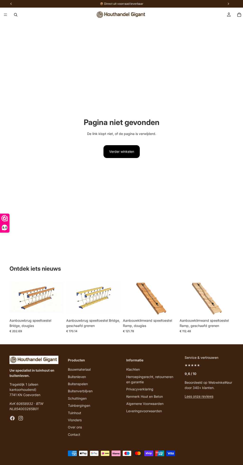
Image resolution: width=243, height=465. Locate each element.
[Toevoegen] (56, 308)
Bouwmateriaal (79, 369)
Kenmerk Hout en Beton (144, 396)
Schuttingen (77, 398)
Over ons (75, 427)
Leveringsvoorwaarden (144, 411)
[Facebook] (12, 418)
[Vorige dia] (14, 298)
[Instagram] (20, 418)
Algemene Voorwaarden (145, 404)
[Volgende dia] (58, 298)
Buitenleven (77, 377)
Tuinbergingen (79, 405)
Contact (74, 434)
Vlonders (75, 420)
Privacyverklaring (139, 389)
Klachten (133, 369)
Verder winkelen (121, 151)
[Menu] (5, 14)
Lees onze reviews (199, 396)
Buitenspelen (78, 384)
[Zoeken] (15, 15)
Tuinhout (74, 413)
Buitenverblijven (80, 391)
